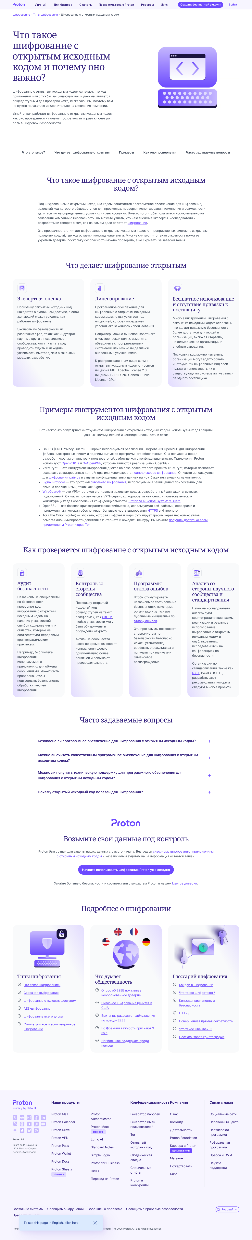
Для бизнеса (63, 4)
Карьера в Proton (183, 1146)
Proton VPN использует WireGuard (155, 501)
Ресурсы (147, 4)
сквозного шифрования (108, 482)
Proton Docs (60, 1161)
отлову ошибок (145, 621)
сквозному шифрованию (172, 851)
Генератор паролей (145, 1114)
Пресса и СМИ (220, 1155)
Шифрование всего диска (43, 1016)
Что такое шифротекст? (197, 993)
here (75, 1223)
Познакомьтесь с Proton (116, 4)
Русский (227, 1209)
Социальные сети (222, 1114)
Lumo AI (97, 1139)
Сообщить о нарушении (65, 1209)
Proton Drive (60, 1130)
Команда (176, 1122)
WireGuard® (52, 491)
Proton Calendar (63, 1122)
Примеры (126, 152)
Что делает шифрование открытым (81, 152)
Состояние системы (28, 1209)
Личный (40, 4)
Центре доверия (184, 883)
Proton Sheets (61, 1169)
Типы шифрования (45, 14)
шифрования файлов (64, 477)
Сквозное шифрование (41, 993)
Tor (133, 1135)
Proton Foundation (183, 1138)
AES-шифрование (37, 1008)
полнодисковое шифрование (154, 473)
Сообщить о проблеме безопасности (154, 1209)
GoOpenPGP (92, 463)
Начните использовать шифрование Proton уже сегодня (126, 870)
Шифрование (21, 14)
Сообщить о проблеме (105, 1209)
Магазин (176, 1158)
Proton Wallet (61, 1153)
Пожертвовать (181, 1166)
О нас (174, 1114)
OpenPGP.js (70, 463)
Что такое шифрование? (42, 985)
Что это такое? (33, 152)
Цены (164, 4)
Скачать (85, 4)
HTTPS (152, 510)
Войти (233, 4)
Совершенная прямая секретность (206, 1021)
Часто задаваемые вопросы (208, 152)
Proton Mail (59, 1114)
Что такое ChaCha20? (195, 1029)
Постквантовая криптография (201, 1037)
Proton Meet (100, 1127)
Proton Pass (60, 1146)
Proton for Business (105, 1163)
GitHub (107, 617)
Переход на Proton (105, 1179)
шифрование (137, 223)
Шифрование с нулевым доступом (50, 1001)
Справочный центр (223, 1122)
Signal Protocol (54, 482)
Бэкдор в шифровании (196, 985)
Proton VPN (60, 1138)
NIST (195, 673)
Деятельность (181, 1130)
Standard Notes (102, 1147)
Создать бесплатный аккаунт (200, 4)
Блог (173, 1174)
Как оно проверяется (159, 152)
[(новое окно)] (15, 1117)
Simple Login (100, 1155)
